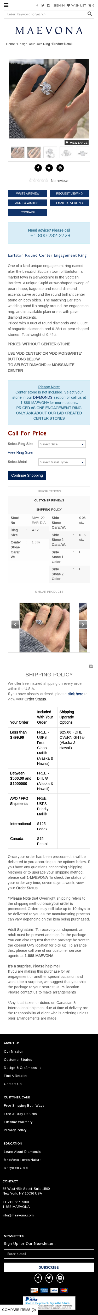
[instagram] (60, 1278)
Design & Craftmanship (23, 1068)
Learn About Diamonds (22, 1152)
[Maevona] (49, 30)
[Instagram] (49, 5)
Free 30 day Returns (20, 1114)
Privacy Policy (15, 1130)
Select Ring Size (20, 444)
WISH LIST (78, 5)
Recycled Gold (16, 1168)
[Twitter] (43, 5)
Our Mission (14, 1051)
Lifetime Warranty (18, 1122)
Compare (28, 212)
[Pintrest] (60, 168)
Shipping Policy (49, 509)
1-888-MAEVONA (16, 1207)
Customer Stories (18, 1060)
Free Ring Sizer (21, 452)
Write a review (27, 193)
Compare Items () (19, 1310)
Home (10, 44)
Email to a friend (69, 202)
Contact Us (13, 1084)
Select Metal (17, 462)
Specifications (49, 491)
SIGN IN (59, 5)
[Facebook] (37, 5)
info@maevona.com (18, 1215)
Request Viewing (69, 193)
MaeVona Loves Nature (23, 1160)
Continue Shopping (27, 475)
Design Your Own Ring (33, 44)
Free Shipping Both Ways (24, 1105)
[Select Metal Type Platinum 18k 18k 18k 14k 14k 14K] (62, 462)
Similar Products (49, 591)
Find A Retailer (16, 1076)
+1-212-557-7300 (16, 1202)
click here (75, 694)
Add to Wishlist (27, 202)
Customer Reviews (49, 500)
